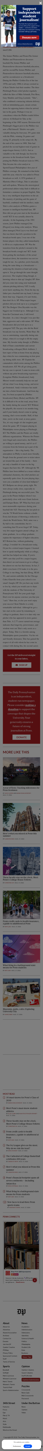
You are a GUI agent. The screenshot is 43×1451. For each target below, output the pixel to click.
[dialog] (21, 725)
